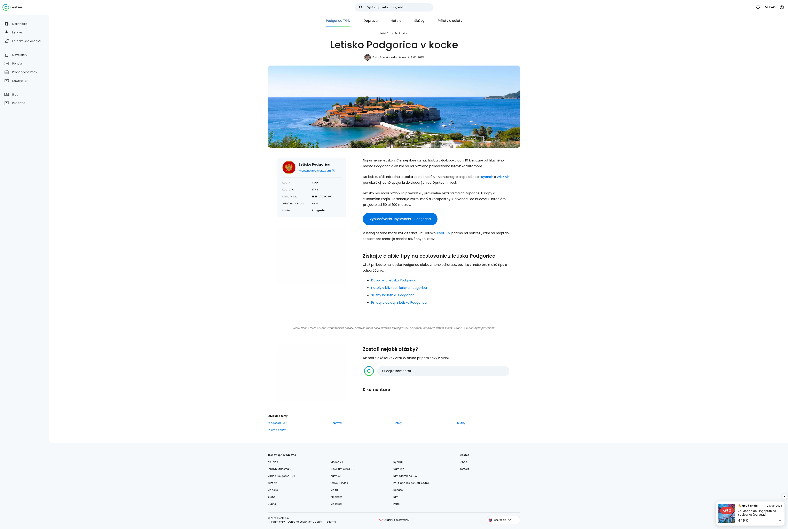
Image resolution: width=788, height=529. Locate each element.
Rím (396, 497)
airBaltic (273, 462)
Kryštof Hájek (380, 57)
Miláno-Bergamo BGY (281, 476)
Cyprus (272, 504)
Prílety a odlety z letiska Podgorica (399, 302)
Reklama (330, 521)
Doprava (370, 20)
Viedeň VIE (337, 462)
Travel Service (339, 483)
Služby (419, 20)
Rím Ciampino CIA (405, 476)
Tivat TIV (443, 233)
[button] (437, 371)
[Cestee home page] (12, 7)
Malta (334, 490)
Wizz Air (503, 176)
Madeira (273, 490)
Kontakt (464, 469)
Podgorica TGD (338, 20)
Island (272, 497)
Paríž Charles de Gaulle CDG (411, 483)
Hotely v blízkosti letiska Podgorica (399, 287)
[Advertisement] (311, 256)
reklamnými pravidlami (480, 328)
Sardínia (398, 469)
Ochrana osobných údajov (305, 521)
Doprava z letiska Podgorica (393, 280)
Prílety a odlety (450, 20)
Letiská (384, 33)
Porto (396, 504)
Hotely (396, 20)
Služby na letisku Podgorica (393, 295)
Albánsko (336, 497)
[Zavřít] (784, 496)
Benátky (398, 490)
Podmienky (278, 521)
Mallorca (336, 504)
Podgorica (401, 33)
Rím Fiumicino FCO (342, 469)
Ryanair (487, 176)
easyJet (335, 476)
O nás (463, 462)
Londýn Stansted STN (281, 469)
